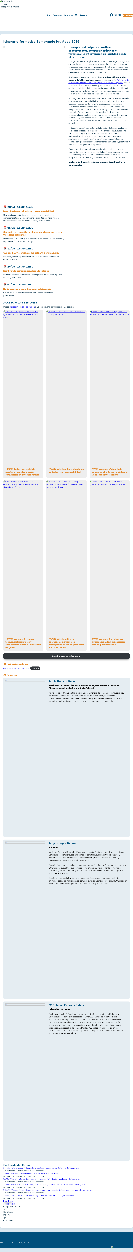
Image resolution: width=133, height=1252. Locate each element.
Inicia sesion (10, 1204)
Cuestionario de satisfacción (66, 656)
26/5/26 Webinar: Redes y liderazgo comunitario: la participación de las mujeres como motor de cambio (47, 1190)
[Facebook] (111, 15)
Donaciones (127, 15)
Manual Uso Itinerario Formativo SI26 (16, 668)
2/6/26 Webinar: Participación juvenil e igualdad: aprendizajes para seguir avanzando (39, 1195)
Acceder (83, 15)
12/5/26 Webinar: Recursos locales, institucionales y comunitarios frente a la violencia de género (44, 1184)
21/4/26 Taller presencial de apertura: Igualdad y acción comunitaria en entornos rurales (41, 1168)
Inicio (48, 15)
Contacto (68, 15)
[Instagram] (115, 15)
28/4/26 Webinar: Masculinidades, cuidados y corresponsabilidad (30, 1173)
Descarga (35, 668)
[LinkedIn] (119, 15)
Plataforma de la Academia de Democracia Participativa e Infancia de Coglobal (98, 81)
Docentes (57, 15)
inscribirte (14, 307)
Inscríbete (8, 1201)
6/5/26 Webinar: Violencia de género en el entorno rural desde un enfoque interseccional (41, 1179)
